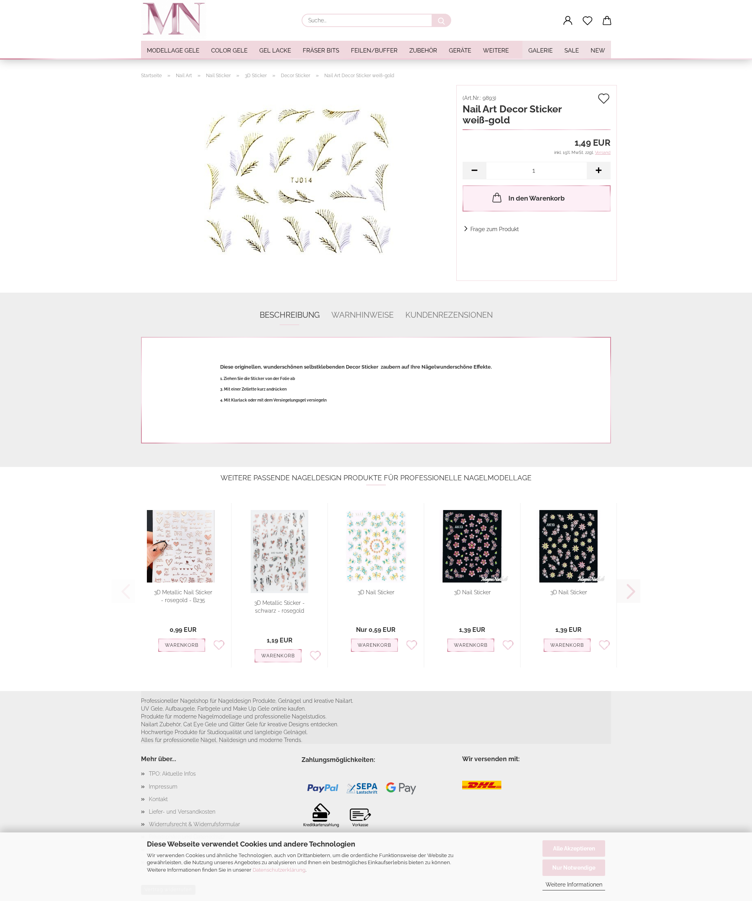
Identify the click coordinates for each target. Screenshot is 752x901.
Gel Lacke (275, 50)
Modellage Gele (173, 50)
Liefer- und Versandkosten (182, 812)
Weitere (496, 50)
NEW (598, 50)
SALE (571, 50)
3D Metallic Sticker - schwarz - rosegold (279, 607)
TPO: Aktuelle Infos (172, 774)
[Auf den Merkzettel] (219, 644)
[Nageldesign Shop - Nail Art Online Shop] (176, 19)
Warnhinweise (362, 315)
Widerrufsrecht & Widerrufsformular (194, 824)
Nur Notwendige (573, 868)
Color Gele (229, 50)
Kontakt (158, 799)
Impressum (163, 786)
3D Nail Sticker (376, 592)
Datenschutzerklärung (279, 870)
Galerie (540, 50)
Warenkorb (182, 645)
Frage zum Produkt (494, 229)
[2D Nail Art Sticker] (296, 182)
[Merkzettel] (587, 20)
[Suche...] (441, 20)
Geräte (460, 50)
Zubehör (423, 50)
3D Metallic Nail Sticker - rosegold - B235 (183, 596)
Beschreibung (290, 315)
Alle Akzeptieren (574, 848)
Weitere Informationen (574, 884)
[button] (568, 20)
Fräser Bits (321, 50)
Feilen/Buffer (374, 50)
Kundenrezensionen (449, 315)
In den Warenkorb (536, 198)
